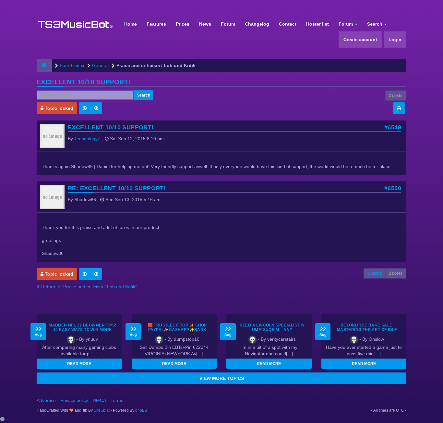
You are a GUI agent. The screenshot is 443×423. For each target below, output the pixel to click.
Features (156, 24)
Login (395, 39)
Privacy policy (74, 400)
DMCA (99, 400)
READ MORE (79, 363)
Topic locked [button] (58, 108)
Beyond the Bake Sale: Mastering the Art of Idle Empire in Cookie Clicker (367, 330)
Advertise (46, 400)
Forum (228, 24)
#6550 (392, 188)
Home (130, 24)
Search (375, 24)
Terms (117, 400)
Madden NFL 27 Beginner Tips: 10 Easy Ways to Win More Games (82, 330)
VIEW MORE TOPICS (221, 378)
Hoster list (317, 24)
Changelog (257, 24)
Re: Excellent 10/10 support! (117, 188)
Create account (360, 39)
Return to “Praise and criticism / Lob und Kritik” (88, 286)
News (205, 24)
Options (374, 273)
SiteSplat (101, 410)
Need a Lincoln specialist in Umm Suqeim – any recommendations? (272, 330)
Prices (182, 24)
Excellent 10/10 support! (84, 82)
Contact (287, 24)
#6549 (392, 127)
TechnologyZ (87, 138)
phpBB (141, 410)
